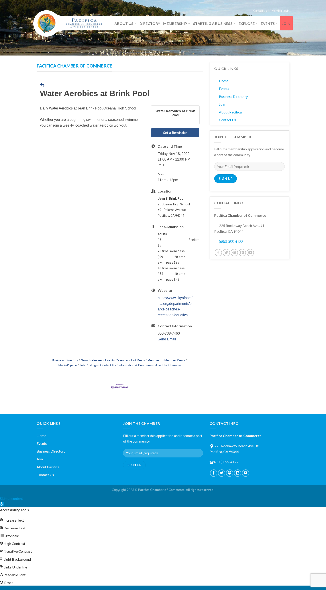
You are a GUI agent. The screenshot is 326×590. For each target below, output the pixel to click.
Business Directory (65, 360)
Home (223, 81)
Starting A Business (212, 23)
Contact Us (260, 10)
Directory (149, 23)
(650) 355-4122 (231, 241)
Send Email (167, 339)
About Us (124, 23)
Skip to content (11, 498)
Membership (175, 23)
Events (268, 23)
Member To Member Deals (166, 360)
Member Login (280, 10)
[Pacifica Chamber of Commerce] (70, 24)
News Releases (91, 360)
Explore (247, 23)
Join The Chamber (168, 365)
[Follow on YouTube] (250, 252)
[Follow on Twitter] (226, 252)
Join (286, 23)
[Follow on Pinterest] (234, 252)
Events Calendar (116, 360)
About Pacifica (230, 112)
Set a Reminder (175, 132)
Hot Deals (138, 360)
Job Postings (89, 365)
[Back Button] (42, 85)
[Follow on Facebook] (218, 252)
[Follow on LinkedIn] (242, 252)
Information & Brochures (135, 365)
